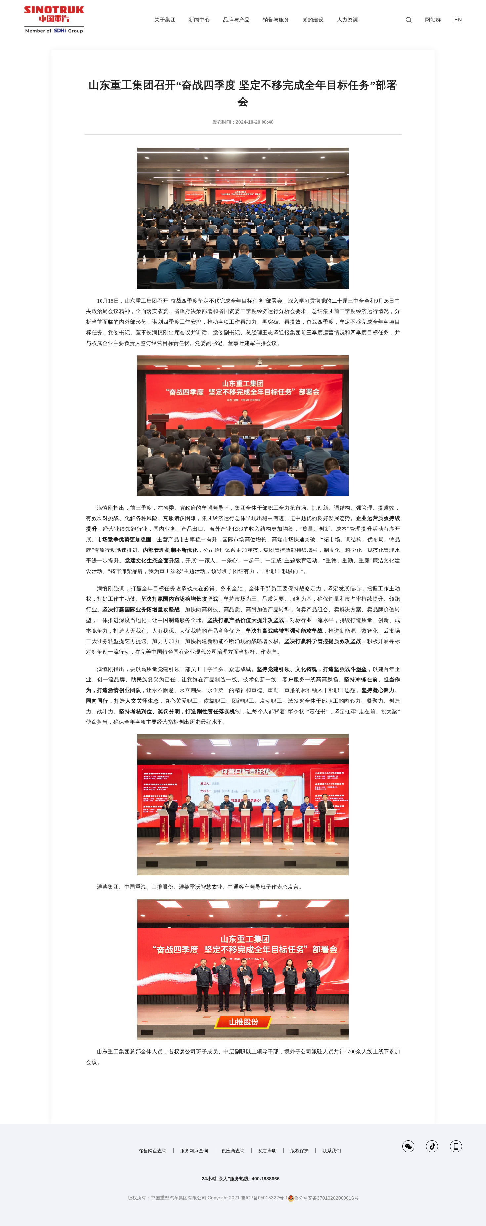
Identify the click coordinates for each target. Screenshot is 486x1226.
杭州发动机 (456, 95)
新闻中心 (199, 19)
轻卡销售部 (409, 136)
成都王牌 (457, 109)
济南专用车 (456, 82)
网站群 (433, 19)
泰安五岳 (409, 149)
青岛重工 (409, 82)
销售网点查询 (153, 1150)
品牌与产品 (236, 19)
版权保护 (299, 1150)
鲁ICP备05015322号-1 (264, 1197)
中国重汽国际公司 (408, 68)
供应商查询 (233, 1150)
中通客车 (457, 136)
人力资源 (347, 19)
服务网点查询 (194, 1150)
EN (458, 19)
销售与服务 (276, 19)
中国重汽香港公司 (408, 41)
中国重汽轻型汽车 (456, 55)
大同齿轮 (409, 95)
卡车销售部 (409, 122)
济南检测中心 (457, 68)
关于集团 (165, 19)
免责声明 (267, 1150)
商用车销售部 (457, 122)
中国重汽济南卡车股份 (457, 41)
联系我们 (331, 1150)
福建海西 (409, 109)
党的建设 (313, 19)
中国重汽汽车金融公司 (409, 55)
